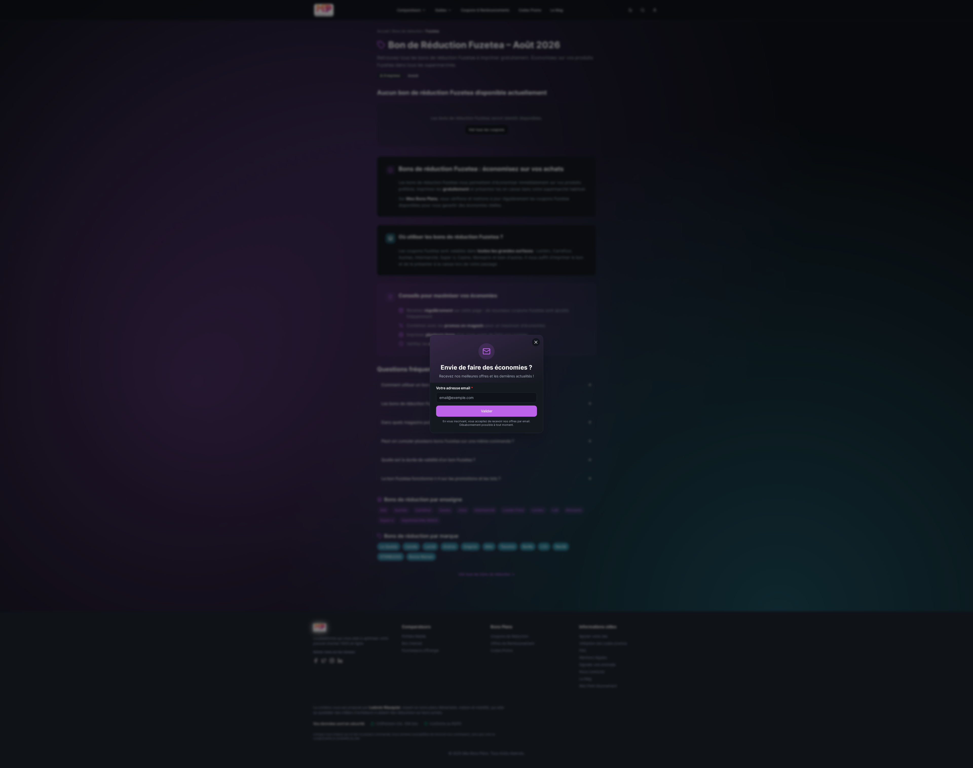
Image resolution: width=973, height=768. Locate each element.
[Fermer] (536, 342)
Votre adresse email (454, 388)
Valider (486, 411)
